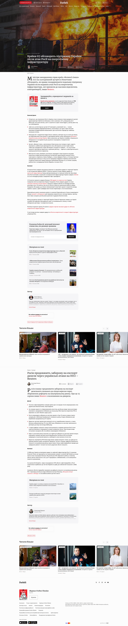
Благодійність (33, 615)
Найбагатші (90, 6)
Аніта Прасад (34, 66)
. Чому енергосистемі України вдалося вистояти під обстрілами (46, 261)
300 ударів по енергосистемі (58, 180)
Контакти (21, 603)
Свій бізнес (56, 6)
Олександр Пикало (35, 383)
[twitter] (96, 582)
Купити (47, 108)
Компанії (38, 6)
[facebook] (99, 582)
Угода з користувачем (31, 603)
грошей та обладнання (38, 194)
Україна (33, 322)
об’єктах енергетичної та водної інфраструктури (64, 212)
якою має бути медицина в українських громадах (34, 355)
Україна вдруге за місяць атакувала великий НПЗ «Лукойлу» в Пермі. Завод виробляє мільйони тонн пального (46, 484)
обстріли (50, 322)
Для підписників (24, 6)
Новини (32, 6)
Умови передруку (38, 605)
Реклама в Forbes (23, 615)
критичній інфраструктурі (34, 173)
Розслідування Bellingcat (46, 280)
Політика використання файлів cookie (45, 608)
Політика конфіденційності (26, 608)
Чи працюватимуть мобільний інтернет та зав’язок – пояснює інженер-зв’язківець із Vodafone (45, 272)
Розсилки (47, 605)
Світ (66, 6)
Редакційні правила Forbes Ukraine (27, 610)
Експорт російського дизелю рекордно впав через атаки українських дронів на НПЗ (45, 494)
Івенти (30, 605)
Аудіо (107, 6)
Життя (71, 6)
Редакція (41, 610)
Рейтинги (83, 6)
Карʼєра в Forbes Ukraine (45, 603)
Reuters (50, 89)
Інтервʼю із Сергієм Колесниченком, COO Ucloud (76, 356)
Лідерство (76, 6)
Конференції (47, 2)
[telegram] (105, 582)
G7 (36, 322)
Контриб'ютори (99, 6)
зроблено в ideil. (104, 623)
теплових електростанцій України (37, 183)
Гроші (43, 6)
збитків (76, 174)
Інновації (49, 6)
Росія (29, 322)
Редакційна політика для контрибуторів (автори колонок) (34, 612)
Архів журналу (54, 612)
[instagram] (102, 582)
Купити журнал (39, 2)
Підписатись (71, 236)
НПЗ (34, 535)
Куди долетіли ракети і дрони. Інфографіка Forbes (47, 251)
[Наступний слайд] (107, 328)
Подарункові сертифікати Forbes (47, 615)
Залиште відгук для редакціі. (35, 316)
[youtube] (108, 582)
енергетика (40, 322)
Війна (62, 6)
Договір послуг (23, 605)
